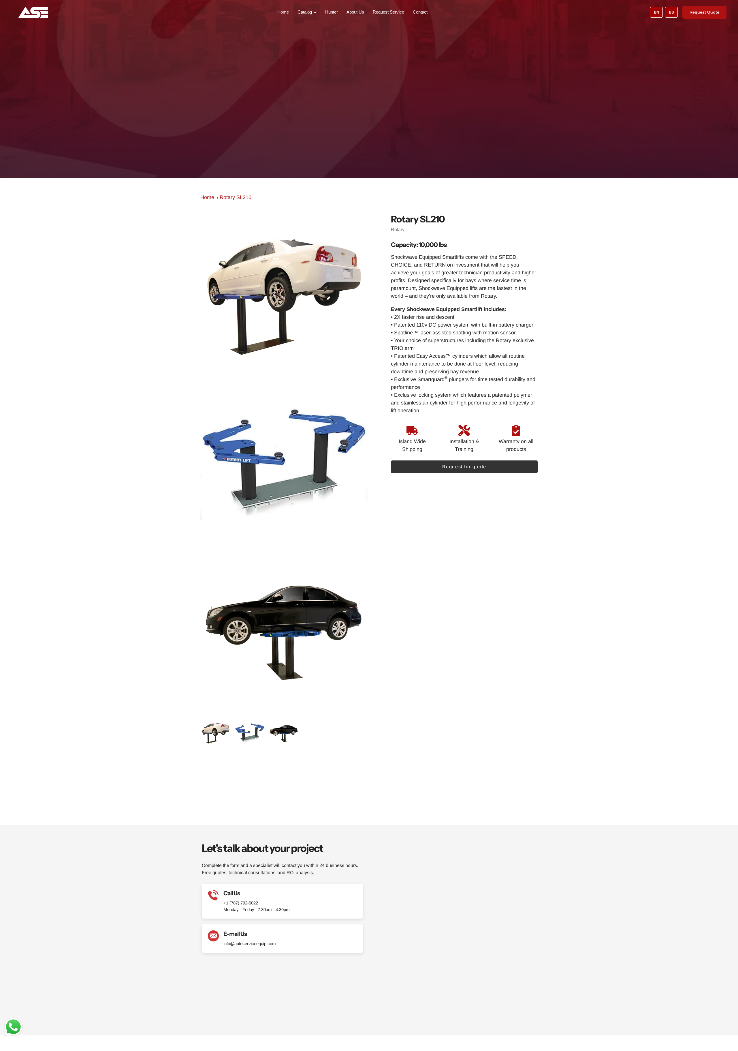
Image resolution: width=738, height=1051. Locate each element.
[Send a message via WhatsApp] (13, 1026)
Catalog (305, 12)
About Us (355, 12)
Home (283, 12)
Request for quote (464, 466)
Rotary (397, 229)
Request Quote (704, 12)
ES (671, 12)
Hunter (331, 12)
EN (656, 12)
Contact (420, 12)
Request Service (388, 12)
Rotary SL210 (235, 197)
